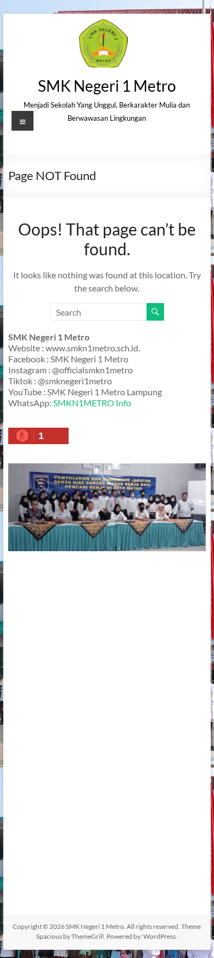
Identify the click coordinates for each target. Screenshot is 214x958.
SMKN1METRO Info (92, 402)
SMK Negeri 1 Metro (107, 85)
